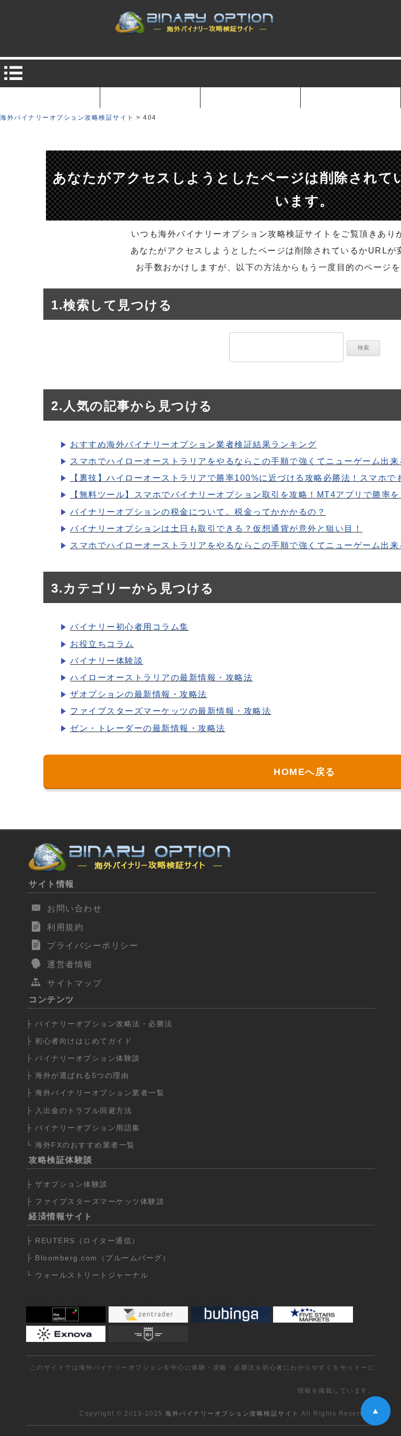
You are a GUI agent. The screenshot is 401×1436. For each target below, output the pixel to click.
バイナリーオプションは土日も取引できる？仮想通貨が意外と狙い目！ (216, 528)
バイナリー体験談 (106, 660)
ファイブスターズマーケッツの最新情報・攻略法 (170, 711)
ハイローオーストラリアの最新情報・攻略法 (161, 677)
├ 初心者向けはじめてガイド (79, 1041)
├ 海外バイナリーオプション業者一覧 (95, 1092)
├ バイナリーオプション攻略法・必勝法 (99, 1024)
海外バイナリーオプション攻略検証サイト (232, 1413)
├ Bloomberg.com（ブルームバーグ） (98, 1258)
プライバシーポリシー (92, 945)
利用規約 (65, 927)
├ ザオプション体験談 (67, 1184)
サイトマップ (74, 983)
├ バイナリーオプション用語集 (83, 1128)
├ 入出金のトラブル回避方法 (79, 1110)
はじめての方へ (250, 97)
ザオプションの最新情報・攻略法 (138, 694)
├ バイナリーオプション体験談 (83, 1058)
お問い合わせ (74, 908)
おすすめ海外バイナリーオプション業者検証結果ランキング (193, 444)
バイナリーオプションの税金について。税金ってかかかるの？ (198, 511)
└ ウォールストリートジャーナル (87, 1275)
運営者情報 (70, 964)
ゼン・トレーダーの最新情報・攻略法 (148, 728)
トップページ (50, 97)
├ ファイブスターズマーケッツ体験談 (95, 1201)
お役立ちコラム (102, 644)
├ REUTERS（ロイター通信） (83, 1240)
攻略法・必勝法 (350, 97)
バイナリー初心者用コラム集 (129, 626)
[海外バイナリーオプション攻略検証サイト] (195, 24)
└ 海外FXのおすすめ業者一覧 (80, 1145)
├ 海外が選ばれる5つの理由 (77, 1075)
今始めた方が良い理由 (150, 97)
